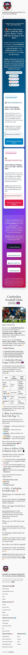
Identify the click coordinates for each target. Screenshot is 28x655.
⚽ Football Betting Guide (14, 255)
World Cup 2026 (9, 485)
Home (4, 325)
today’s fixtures (21, 459)
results (19, 345)
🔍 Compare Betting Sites (14, 247)
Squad (20, 381)
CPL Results (21, 397)
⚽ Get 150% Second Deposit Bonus (14, 142)
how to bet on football (14, 466)
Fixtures (20, 383)
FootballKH (11, 651)
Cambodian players (11, 443)
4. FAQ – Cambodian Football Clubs (13, 356)
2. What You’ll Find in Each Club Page (13, 353)
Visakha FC (6, 401)
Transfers (21, 387)
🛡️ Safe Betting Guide (14, 270)
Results (20, 385)
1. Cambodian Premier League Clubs (13, 351)
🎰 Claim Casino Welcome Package (14, 203)
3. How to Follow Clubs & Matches (12, 355)
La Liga (7, 481)
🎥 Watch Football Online (14, 263)
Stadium (20, 388)
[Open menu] (3, 17)
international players (7, 445)
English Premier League (11, 479)
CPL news (7, 410)
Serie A (7, 483)
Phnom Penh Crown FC (5, 384)
